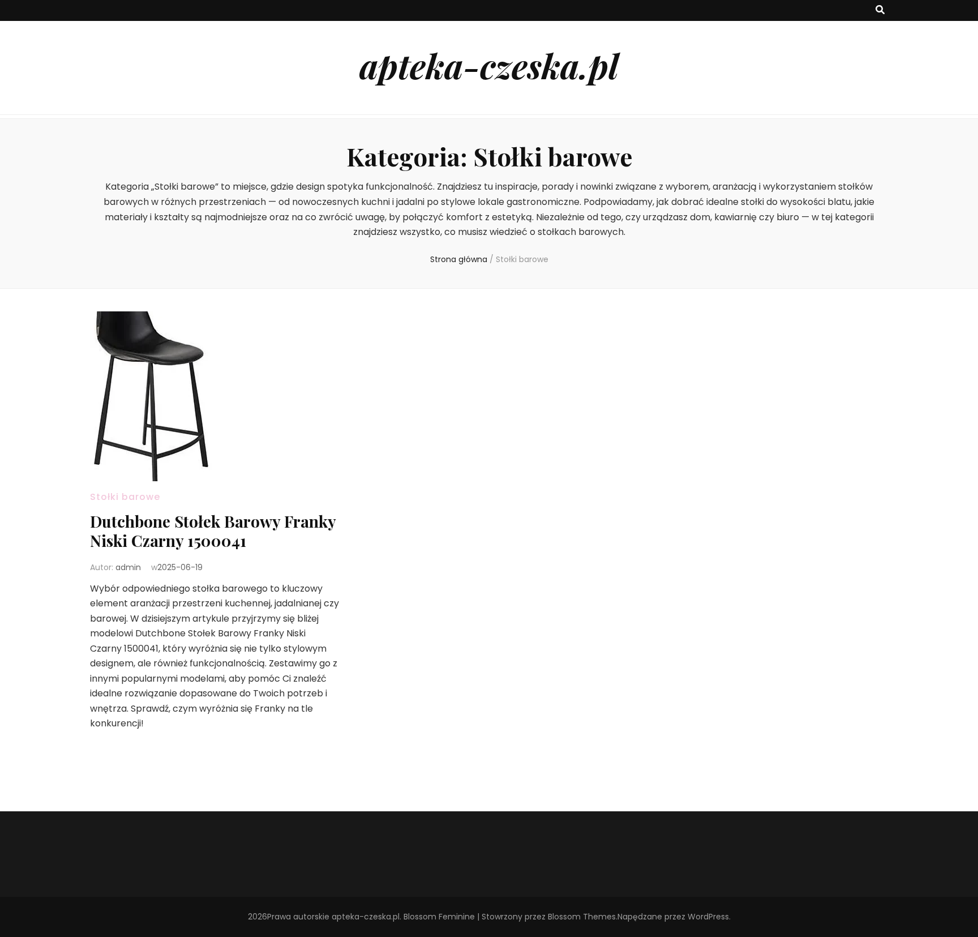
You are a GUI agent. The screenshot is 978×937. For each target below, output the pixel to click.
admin (128, 567)
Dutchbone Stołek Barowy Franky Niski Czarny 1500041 (213, 531)
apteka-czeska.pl (489, 65)
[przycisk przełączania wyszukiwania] (880, 10)
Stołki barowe (125, 496)
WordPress (708, 916)
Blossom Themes (582, 916)
